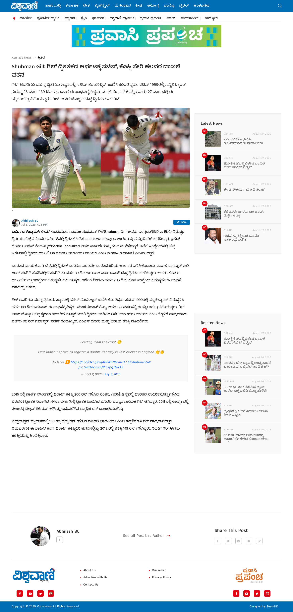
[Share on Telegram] (249, 541)
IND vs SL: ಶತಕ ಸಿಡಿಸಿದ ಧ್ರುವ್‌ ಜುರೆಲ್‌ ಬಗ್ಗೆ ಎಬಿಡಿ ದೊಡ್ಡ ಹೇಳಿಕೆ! (245, 389)
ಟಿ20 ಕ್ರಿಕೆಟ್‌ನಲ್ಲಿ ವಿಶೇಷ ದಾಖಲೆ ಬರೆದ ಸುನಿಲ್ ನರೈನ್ (244, 166)
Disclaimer (159, 570)
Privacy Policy (161, 578)
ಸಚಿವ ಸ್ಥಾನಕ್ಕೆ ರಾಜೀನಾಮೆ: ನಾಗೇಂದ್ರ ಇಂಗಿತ (241, 238)
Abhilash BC (29, 221)
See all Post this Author (143, 536)
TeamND (272, 607)
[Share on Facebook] (218, 541)
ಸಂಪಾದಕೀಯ (190, 18)
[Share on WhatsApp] (239, 541)
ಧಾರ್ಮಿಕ (98, 18)
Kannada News (21, 58)
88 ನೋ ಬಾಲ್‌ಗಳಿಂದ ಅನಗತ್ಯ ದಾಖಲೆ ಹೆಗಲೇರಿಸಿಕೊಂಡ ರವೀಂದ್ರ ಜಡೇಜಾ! (247, 437)
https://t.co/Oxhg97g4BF (89, 362)
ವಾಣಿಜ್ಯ (169, 6)
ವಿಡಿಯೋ (26, 18)
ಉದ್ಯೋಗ (211, 18)
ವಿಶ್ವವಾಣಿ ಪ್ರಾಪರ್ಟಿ (122, 18)
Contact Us (90, 585)
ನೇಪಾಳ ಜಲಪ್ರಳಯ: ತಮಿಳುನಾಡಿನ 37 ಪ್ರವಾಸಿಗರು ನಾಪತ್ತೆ (243, 142)
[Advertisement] (101, 473)
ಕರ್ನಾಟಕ (72, 6)
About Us (89, 570)
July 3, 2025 (112, 374)
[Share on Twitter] (228, 541)
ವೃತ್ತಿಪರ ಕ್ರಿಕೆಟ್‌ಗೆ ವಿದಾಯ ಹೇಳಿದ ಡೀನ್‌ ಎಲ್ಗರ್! (246, 413)
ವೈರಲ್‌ (184, 6)
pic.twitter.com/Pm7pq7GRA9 (100, 367)
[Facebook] (20, 593)
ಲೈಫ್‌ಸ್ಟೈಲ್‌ (102, 6)
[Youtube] (30, 593)
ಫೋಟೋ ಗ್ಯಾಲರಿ (48, 18)
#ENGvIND (116, 362)
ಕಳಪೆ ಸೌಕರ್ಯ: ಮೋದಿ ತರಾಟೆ (244, 190)
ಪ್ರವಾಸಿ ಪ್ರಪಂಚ (150, 18)
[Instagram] (51, 593)
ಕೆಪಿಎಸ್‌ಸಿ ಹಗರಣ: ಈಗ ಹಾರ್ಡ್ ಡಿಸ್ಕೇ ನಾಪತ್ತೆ (244, 214)
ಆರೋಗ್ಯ (153, 6)
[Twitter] (40, 593)
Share (183, 222)
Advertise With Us (95, 578)
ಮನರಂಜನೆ (122, 6)
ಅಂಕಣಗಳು (201, 6)
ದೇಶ (86, 6)
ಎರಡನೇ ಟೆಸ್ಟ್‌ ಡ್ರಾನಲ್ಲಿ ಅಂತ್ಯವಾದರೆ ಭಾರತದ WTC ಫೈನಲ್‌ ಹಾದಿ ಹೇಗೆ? (247, 365)
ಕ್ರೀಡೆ (139, 6)
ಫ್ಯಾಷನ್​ (70, 18)
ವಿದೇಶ (170, 18)
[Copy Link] (259, 541)
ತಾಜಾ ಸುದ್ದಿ (53, 6)
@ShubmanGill (138, 362)
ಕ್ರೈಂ (84, 18)
